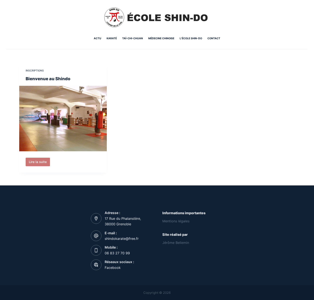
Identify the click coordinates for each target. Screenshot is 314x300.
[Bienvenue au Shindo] (63, 118)
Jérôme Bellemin (175, 242)
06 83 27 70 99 (117, 253)
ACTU (97, 38)
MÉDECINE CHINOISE (161, 38)
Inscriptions (35, 70)
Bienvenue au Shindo (48, 78)
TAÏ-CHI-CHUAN (132, 38)
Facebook (113, 267)
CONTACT (213, 38)
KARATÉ (112, 38)
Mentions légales (175, 221)
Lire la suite (39, 163)
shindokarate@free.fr (122, 238)
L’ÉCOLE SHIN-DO (191, 38)
